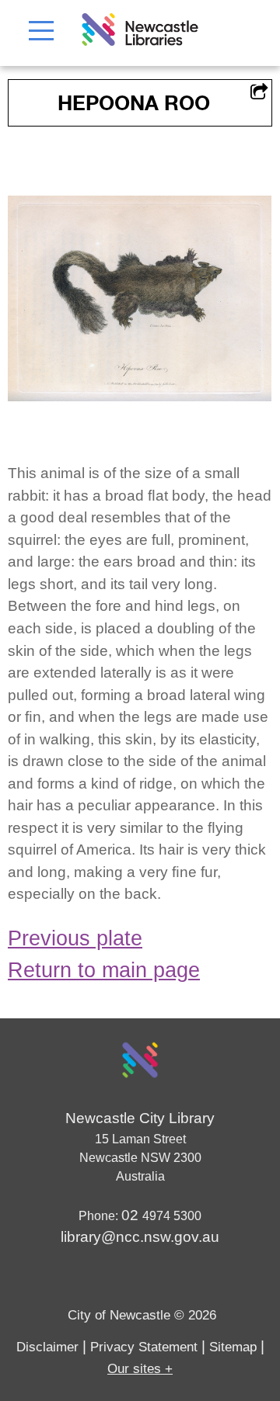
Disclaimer (47, 1347)
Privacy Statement (144, 1347)
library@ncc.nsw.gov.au (140, 1237)
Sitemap (233, 1347)
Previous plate (75, 938)
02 (131, 1215)
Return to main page (104, 970)
